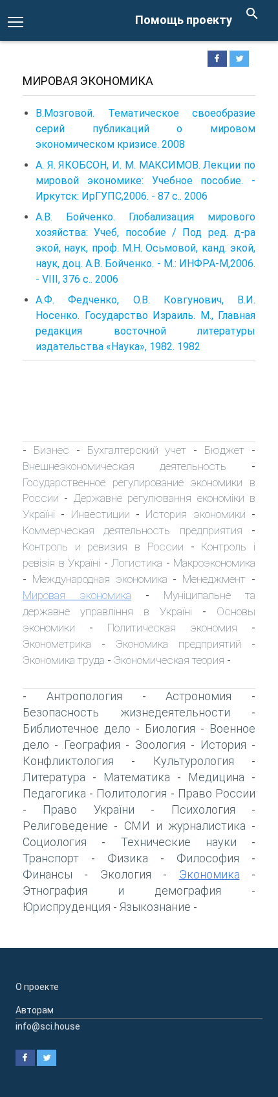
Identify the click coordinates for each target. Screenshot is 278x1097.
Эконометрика (57, 643)
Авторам (35, 1010)
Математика (136, 777)
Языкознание (155, 907)
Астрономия (198, 696)
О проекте (37, 987)
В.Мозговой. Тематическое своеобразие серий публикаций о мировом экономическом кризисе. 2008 (145, 128)
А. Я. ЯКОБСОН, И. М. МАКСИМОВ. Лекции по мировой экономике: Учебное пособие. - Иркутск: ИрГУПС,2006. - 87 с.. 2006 (145, 180)
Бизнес (51, 449)
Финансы (47, 874)
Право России (216, 793)
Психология (203, 809)
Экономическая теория (169, 660)
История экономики (195, 514)
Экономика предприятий (178, 643)
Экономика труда (64, 660)
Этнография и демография (122, 890)
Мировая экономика (77, 595)
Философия (207, 858)
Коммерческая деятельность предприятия (132, 530)
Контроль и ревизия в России (103, 546)
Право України (88, 809)
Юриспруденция (67, 907)
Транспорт (51, 858)
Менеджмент (214, 578)
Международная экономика (99, 578)
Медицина (216, 777)
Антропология (84, 696)
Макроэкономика (214, 562)
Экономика (209, 874)
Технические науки (179, 842)
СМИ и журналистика (185, 825)
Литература (54, 777)
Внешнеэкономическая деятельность (124, 466)
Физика (127, 858)
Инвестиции (100, 514)
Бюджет (224, 449)
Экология (125, 874)
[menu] (15, 20)
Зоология (160, 744)
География (92, 744)
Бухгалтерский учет (137, 449)
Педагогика (54, 793)
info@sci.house (48, 1026)
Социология (55, 842)
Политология (131, 793)
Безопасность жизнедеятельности (126, 712)
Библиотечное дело (77, 728)
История (223, 744)
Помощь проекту (183, 20)
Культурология (193, 761)
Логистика (136, 562)
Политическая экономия (172, 627)
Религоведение (65, 825)
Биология (170, 728)
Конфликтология (68, 761)
